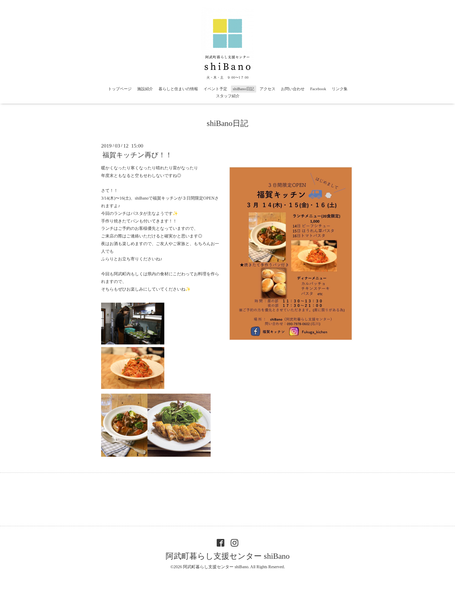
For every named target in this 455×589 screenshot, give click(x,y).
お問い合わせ (293, 89)
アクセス (267, 89)
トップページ (120, 89)
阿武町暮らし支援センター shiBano (228, 556)
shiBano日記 (243, 89)
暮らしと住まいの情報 (178, 89)
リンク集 (340, 89)
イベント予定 (215, 89)
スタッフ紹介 (228, 96)
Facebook (318, 89)
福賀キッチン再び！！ (137, 155)
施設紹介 (145, 89)
